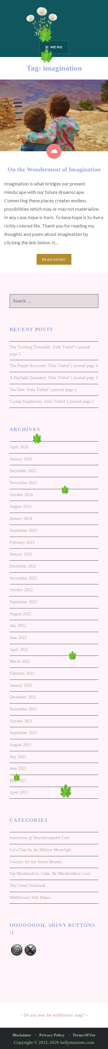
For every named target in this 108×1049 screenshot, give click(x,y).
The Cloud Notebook (27, 885)
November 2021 (23, 709)
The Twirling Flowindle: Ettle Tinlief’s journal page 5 (50, 350)
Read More (54, 259)
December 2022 (23, 566)
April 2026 (19, 447)
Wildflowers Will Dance (30, 897)
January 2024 (21, 518)
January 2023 (21, 554)
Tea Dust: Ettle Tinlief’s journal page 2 (43, 389)
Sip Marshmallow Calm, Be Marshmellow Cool (50, 873)
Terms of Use (84, 1035)
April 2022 (19, 649)
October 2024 (21, 495)
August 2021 (20, 745)
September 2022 (23, 602)
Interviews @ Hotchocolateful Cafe (40, 838)
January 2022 (21, 685)
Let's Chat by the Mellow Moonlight (40, 850)
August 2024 (20, 506)
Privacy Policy (51, 1035)
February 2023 (22, 542)
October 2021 (21, 721)
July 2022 (18, 625)
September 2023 (23, 530)
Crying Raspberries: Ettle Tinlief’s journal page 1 (52, 401)
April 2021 (19, 792)
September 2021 (23, 733)
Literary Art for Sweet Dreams (36, 862)
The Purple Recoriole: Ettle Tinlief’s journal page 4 (54, 365)
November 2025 (23, 483)
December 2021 (23, 697)
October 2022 (21, 590)
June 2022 (18, 637)
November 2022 (23, 578)
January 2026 (21, 459)
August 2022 (20, 614)
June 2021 (18, 768)
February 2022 (22, 673)
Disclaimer (22, 1035)
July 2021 (18, 757)
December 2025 (23, 471)
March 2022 (20, 661)
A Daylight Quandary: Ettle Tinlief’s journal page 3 (54, 377)
